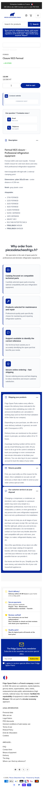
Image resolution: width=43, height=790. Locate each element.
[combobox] (21, 24)
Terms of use (7, 727)
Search (36, 24)
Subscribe (34, 659)
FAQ (4, 747)
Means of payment (9, 752)
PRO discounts (8, 721)
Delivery (6, 755)
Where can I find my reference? (14, 761)
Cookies (6, 736)
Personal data (8, 712)
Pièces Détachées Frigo (17, 777)
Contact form (7, 749)
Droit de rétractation (10, 733)
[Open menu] (38, 15)
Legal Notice (7, 718)
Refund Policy (8, 730)
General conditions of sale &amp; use (16, 724)
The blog (6, 758)
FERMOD (6, 54)
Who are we (7, 715)
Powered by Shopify (32, 777)
